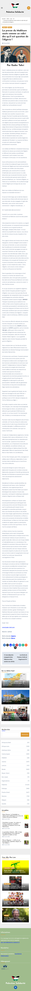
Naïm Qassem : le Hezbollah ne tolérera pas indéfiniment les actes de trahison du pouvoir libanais (12, 816)
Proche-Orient (6, 792)
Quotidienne (18, 953)
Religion (4, 800)
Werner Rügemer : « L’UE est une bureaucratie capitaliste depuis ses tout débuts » (11, 842)
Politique (4, 788)
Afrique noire (5, 746)
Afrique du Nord (6, 742)
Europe (11, 695)
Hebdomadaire (5, 956)
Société (4, 804)
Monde (3, 769)
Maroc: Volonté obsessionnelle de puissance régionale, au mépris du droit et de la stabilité (13, 683)
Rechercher (6, 729)
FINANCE (4, 758)
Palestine (11, 712)
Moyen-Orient (5, 773)
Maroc (9, 27)
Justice (4, 761)
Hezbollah (7, 868)
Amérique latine (6, 750)
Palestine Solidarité (15, 12)
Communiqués (6, 754)
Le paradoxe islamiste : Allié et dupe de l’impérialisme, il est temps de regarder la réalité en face (12, 833)
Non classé (5, 777)
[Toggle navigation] (2, 8)
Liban (12, 868)
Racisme (4, 796)
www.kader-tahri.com (8, 627)
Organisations (6, 781)
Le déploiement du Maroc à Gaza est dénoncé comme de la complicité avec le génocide (15, 716)
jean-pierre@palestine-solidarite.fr (10, 942)
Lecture (4, 765)
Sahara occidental (14, 679)
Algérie (4, 27)
